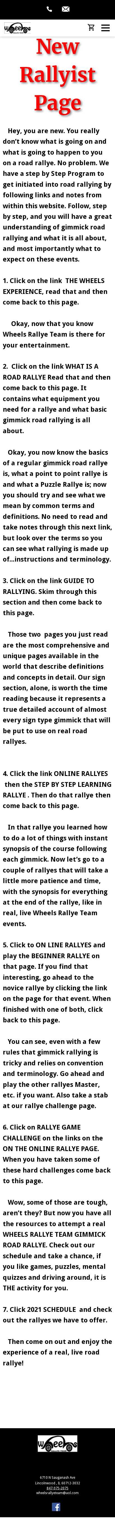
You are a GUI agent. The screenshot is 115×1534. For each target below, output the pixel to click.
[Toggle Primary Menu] (105, 28)
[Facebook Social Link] (56, 1508)
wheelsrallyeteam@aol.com (57, 1493)
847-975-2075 (57, 1488)
